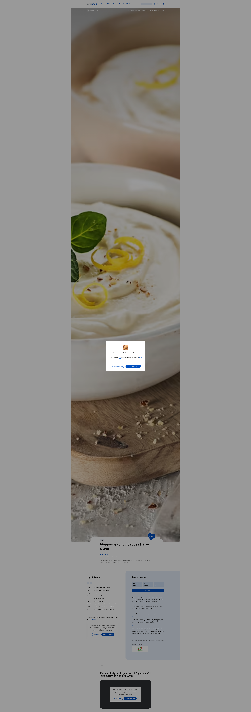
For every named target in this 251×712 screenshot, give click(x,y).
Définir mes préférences (117, 366)
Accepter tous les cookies (133, 366)
